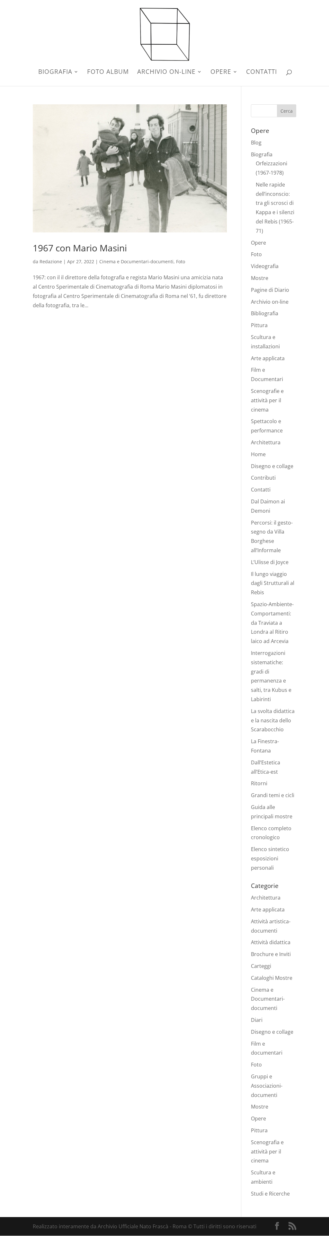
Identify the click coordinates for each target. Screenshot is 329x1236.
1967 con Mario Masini (80, 248)
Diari (256, 1019)
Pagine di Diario (270, 289)
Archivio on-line (166, 72)
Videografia (265, 266)
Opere (220, 72)
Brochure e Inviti (271, 954)
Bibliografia (264, 313)
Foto (180, 261)
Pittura (259, 325)
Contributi (263, 477)
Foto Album (108, 72)
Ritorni (259, 783)
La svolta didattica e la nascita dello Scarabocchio (273, 720)
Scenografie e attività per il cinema (267, 400)
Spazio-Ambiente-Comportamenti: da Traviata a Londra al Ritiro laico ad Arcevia (272, 623)
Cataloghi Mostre (271, 977)
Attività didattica (270, 942)
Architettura (265, 442)
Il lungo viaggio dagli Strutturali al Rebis (272, 583)
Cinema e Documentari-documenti (136, 261)
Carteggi (261, 966)
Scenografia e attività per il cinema (267, 1151)
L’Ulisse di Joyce (270, 562)
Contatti (261, 72)
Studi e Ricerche (270, 1193)
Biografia (55, 72)
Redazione (51, 261)
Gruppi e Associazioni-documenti (266, 1086)
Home (258, 454)
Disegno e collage (272, 466)
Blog (256, 142)
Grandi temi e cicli (272, 795)
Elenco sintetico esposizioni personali (270, 858)
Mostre (259, 278)
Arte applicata (268, 358)
